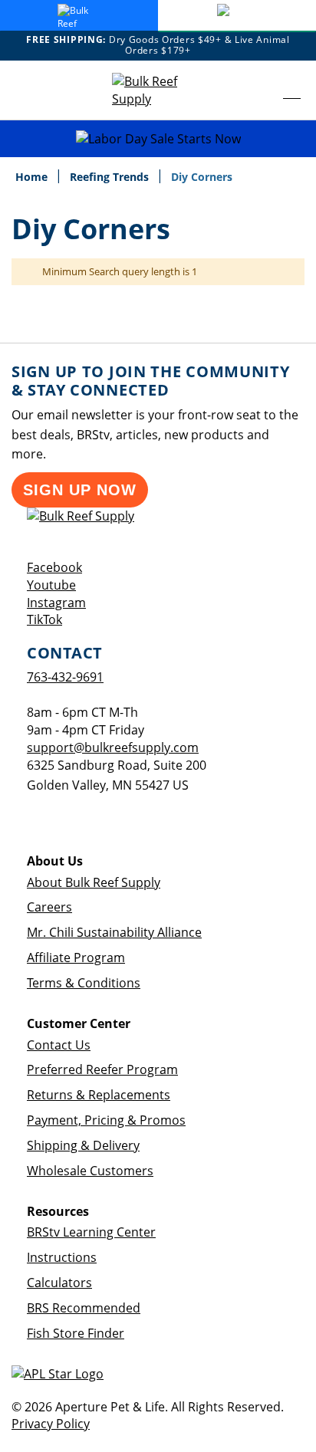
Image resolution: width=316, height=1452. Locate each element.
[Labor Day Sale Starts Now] (158, 139)
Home (33, 176)
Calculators (59, 1282)
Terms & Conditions (83, 982)
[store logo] (158, 90)
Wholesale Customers (90, 1170)
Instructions (62, 1257)
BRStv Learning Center (91, 1232)
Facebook (54, 567)
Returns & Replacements (98, 1094)
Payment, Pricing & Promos (106, 1120)
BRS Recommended (83, 1307)
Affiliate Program (76, 957)
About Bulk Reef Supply (93, 882)
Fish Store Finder (75, 1333)
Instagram (56, 602)
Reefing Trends (111, 176)
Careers (49, 906)
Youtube (51, 585)
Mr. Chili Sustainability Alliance (114, 932)
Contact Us (59, 1044)
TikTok (44, 619)
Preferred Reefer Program (102, 1069)
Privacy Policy (51, 1423)
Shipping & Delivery (83, 1145)
